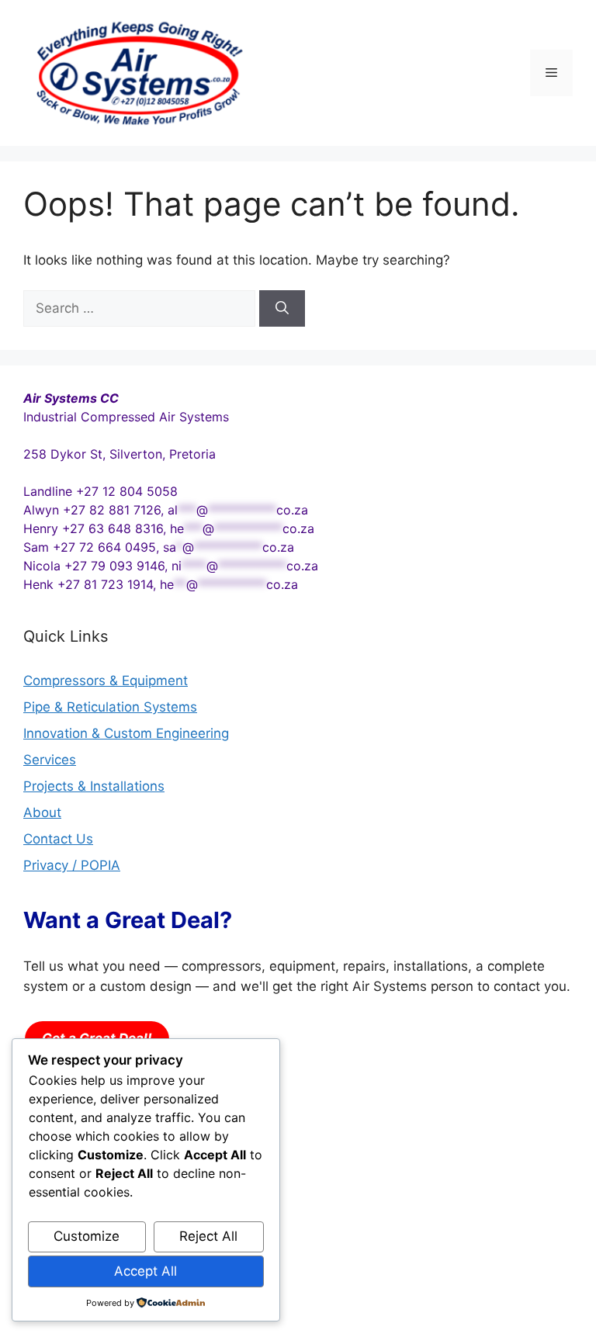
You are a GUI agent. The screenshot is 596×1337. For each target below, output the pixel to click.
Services (49, 759)
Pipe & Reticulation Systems (110, 707)
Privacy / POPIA (71, 865)
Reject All (208, 1236)
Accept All (145, 1271)
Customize (87, 1236)
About (42, 812)
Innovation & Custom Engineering (126, 733)
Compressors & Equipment (105, 680)
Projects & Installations (94, 786)
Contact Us (58, 839)
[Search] (282, 308)
